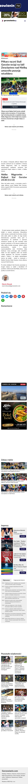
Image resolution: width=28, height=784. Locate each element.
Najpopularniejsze (19, 580)
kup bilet (23, 536)
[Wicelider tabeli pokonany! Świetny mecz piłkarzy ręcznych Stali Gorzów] (14, 476)
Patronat (14, 773)
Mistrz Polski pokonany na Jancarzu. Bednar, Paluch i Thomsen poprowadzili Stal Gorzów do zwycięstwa (15, 620)
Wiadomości (4, 58)
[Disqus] (14, 329)
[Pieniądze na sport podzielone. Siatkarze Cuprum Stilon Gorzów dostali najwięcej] (7, 707)
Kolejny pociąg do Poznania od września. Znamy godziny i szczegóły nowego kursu (15, 594)
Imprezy (5, 526)
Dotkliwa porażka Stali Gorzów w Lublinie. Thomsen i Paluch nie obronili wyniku (20, 730)
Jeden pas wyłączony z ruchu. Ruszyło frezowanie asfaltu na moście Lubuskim (13, 606)
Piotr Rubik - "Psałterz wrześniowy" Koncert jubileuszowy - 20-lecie (20, 543)
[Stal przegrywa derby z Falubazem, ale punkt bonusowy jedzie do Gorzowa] (21, 678)
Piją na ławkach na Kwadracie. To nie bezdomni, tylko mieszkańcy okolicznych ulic (15, 597)
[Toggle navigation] (25, 21)
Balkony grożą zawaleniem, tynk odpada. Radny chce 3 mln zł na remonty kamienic (15, 590)
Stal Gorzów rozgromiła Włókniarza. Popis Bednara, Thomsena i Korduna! (7, 699)
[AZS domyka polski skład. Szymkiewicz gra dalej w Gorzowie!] (7, 723)
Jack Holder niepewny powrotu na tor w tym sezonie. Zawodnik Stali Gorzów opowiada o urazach (21, 715)
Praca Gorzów (16, 775)
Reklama (9, 773)
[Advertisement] (14, 38)
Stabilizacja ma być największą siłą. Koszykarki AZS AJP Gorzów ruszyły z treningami (15, 584)
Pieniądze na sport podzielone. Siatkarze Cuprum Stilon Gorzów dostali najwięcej (7, 715)
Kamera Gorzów (21, 773)
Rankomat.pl (15, 777)
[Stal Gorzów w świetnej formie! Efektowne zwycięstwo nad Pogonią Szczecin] (14, 465)
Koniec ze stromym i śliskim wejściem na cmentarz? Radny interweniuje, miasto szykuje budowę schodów (15, 610)
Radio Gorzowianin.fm (7, 775)
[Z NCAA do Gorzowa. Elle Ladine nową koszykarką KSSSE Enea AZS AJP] (21, 692)
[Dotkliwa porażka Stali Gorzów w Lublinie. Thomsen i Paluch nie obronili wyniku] (21, 723)
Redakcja (4, 773)
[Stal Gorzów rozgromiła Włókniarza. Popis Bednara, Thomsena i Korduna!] (7, 692)
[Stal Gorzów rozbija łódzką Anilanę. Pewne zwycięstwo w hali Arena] (14, 487)
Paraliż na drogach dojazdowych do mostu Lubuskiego (14, 587)
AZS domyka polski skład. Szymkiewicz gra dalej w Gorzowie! (7, 729)
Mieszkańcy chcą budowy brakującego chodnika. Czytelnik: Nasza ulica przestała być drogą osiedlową (15, 615)
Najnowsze (6, 580)
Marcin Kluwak (7, 284)
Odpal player (15, 106)
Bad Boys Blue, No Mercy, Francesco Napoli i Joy (20, 566)
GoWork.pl (8, 777)
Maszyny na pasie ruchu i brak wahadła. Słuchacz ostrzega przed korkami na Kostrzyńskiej (13, 602)
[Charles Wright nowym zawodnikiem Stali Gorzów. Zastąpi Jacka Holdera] (7, 678)
